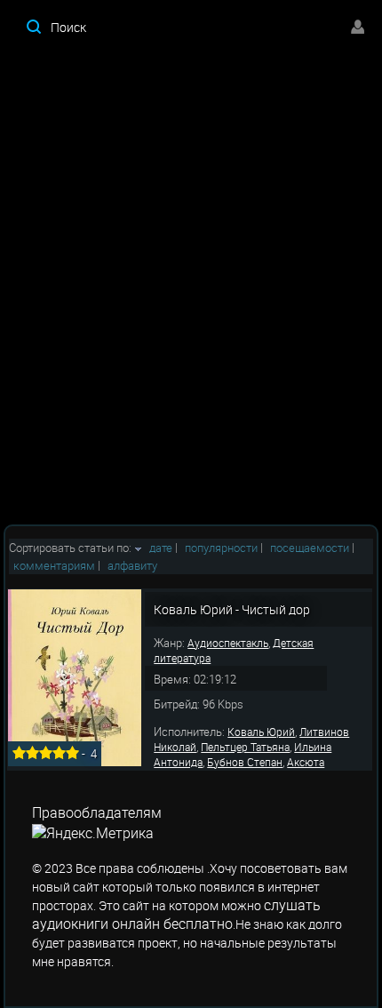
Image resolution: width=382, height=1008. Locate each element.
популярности (221, 548)
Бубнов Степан (245, 762)
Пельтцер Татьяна (245, 747)
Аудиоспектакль (227, 643)
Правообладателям (97, 812)
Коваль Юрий (261, 731)
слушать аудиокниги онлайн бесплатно (176, 914)
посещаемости (309, 548)
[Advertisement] (191, 289)
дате (160, 548)
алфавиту (132, 565)
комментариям (54, 565)
